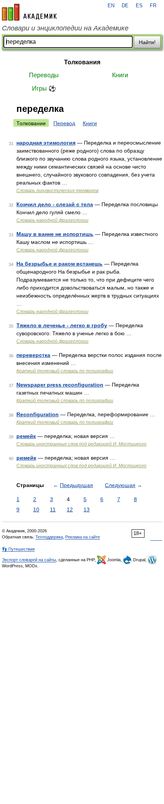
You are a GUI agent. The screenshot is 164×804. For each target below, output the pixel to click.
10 (36, 509)
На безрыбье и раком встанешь (59, 264)
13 (87, 509)
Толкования (82, 62)
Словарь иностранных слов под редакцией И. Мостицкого (81, 444)
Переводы (44, 75)
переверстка (33, 355)
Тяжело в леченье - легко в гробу (61, 325)
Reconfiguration (37, 414)
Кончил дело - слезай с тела (54, 204)
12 (70, 509)
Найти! (147, 42)
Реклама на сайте (82, 537)
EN (111, 5)
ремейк (26, 436)
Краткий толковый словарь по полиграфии (64, 371)
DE (125, 5)
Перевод (64, 123)
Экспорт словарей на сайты (29, 559)
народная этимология (46, 143)
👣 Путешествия (18, 549)
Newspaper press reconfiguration (59, 385)
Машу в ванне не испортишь (54, 234)
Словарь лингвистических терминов (57, 190)
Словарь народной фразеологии (52, 220)
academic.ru (29, 12)
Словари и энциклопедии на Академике (65, 28)
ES (139, 5)
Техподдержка (49, 537)
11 (53, 509)
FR (153, 5)
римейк (26, 458)
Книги (120, 75)
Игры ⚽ (44, 88)
